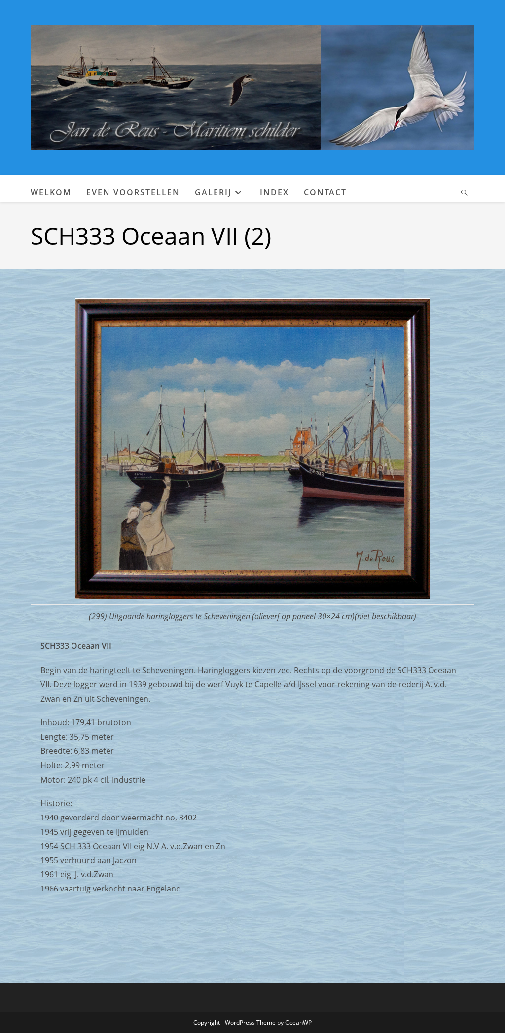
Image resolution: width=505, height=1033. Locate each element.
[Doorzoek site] (464, 193)
